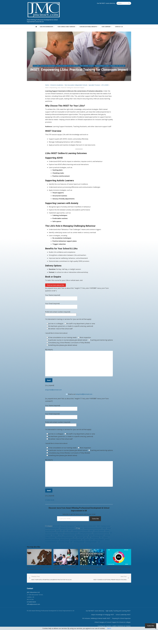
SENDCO (107, 539)
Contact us (119, 26)
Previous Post (51, 578)
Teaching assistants (91, 541)
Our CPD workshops (46, 26)
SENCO (87, 539)
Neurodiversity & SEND (102, 65)
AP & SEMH (36, 65)
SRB (71, 541)
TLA (99, 541)
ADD (81, 528)
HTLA (61, 535)
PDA (101, 537)
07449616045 (49, 500)
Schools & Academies (56, 85)
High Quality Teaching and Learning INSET (118, 611)
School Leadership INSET (123, 614)
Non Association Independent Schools (76, 85)
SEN (83, 539)
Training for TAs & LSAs (118, 65)
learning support (99, 535)
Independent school (69, 535)
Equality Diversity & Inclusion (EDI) (67, 65)
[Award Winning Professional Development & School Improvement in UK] (36, 27)
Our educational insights (88, 26)
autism (70, 530)
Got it (109, 628)
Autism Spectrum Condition (81, 530)
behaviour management (71, 533)
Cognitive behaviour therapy (101, 533)
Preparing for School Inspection (121, 618)
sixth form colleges (63, 541)
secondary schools (75, 539)
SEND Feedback (99, 539)
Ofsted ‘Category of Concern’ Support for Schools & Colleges (113, 622)
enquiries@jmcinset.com (53, 390)
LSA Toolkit (80, 537)
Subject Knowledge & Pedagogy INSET (102, 614)
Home (47, 85)
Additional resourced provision (93, 528)
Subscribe (95, 519)
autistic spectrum (99, 530)
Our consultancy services (66, 26)
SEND (92, 539)
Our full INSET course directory (106, 3)
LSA (75, 537)
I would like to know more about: (56, 333)
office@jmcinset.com (33, 604)
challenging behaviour (85, 533)
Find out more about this (55, 285)
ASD (65, 530)
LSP (89, 537)
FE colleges (55, 535)
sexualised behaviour (51, 541)
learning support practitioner (64, 537)
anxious (58, 530)
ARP (62, 530)
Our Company (106, 26)
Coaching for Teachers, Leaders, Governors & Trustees (114, 626)
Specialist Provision (94, 85)
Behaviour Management (48, 65)
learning (91, 535)
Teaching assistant (78, 541)
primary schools (64, 539)
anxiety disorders (50, 530)
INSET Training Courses (86, 65)
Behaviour (61, 533)
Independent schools (82, 535)
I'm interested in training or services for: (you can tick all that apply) (68, 319)
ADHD (104, 528)
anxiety (109, 528)
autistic (91, 530)
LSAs (85, 537)
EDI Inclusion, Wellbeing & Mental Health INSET (96, 618)
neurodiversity (95, 537)
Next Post (110, 578)
